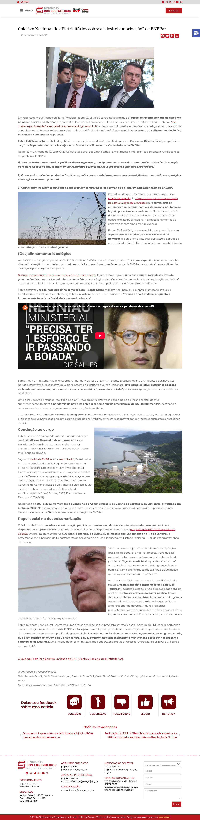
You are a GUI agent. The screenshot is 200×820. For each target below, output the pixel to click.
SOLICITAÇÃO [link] (98, 714)
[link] (196, 33)
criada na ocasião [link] (119, 198)
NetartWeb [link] (164, 817)
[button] (163, 36)
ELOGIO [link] (145, 714)
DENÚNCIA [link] (168, 714)
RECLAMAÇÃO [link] (121, 714)
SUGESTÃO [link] (74, 714)
